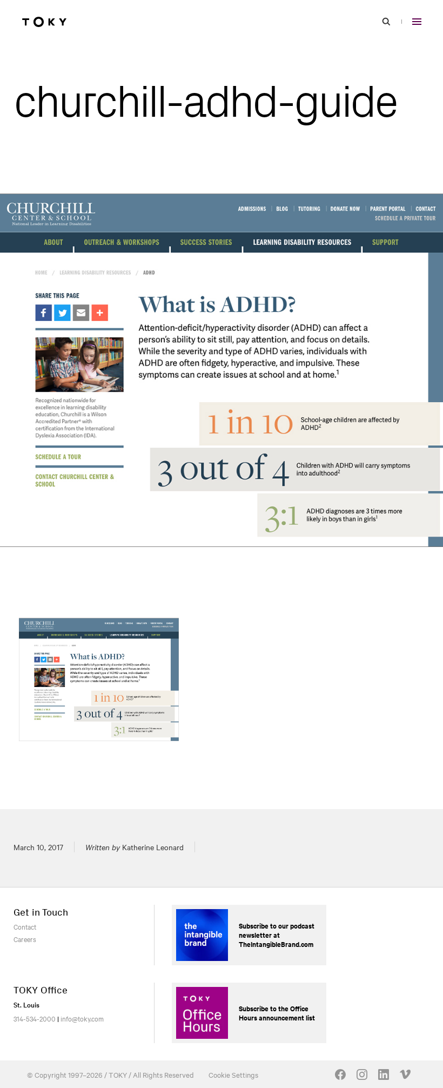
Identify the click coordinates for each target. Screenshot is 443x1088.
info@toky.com (82, 1018)
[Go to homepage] (44, 22)
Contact (25, 926)
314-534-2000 (35, 1018)
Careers (25, 939)
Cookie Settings (233, 1074)
